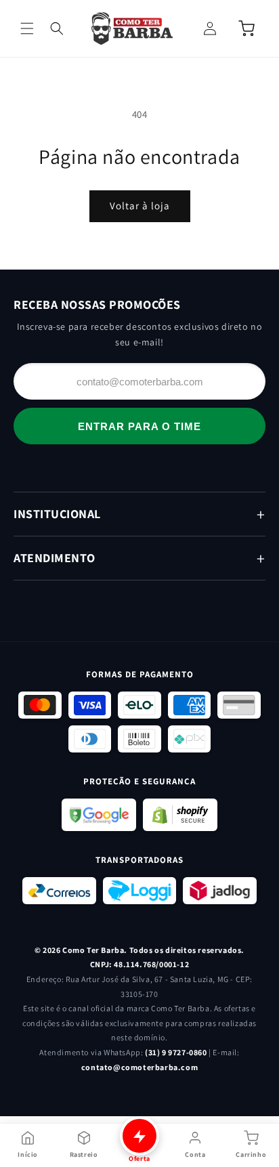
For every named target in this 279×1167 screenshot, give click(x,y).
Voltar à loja (140, 205)
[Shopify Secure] (180, 815)
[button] (27, 28)
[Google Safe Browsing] (99, 815)
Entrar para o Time (139, 426)
